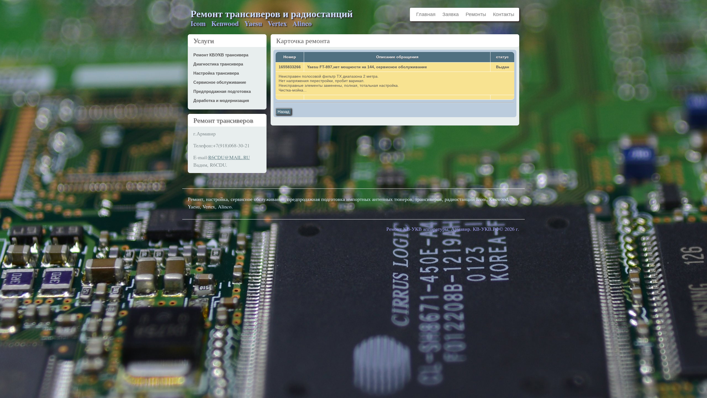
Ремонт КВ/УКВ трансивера (220, 55)
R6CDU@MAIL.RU (229, 157)
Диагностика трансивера (218, 64)
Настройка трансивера (216, 73)
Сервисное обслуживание (219, 82)
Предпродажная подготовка (222, 91)
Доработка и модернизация (221, 100)
